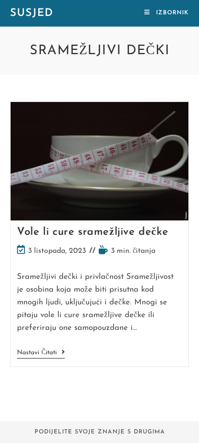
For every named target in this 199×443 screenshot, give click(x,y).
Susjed (31, 13)
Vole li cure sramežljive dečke (92, 232)
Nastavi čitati (41, 353)
